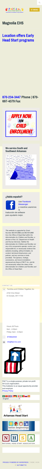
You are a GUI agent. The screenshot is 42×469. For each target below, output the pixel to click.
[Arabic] (3, 396)
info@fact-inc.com (14, 342)
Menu (35, 10)
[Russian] (26, 396)
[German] (15, 396)
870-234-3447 (11, 97)
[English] (9, 396)
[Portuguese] (23, 396)
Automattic (22, 465)
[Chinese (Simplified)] (6, 396)
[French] (12, 396)
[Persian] (20, 396)
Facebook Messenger (24, 202)
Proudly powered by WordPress (15, 462)
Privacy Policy (7, 391)
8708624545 (12, 337)
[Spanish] (29, 396)
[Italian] (17, 396)
